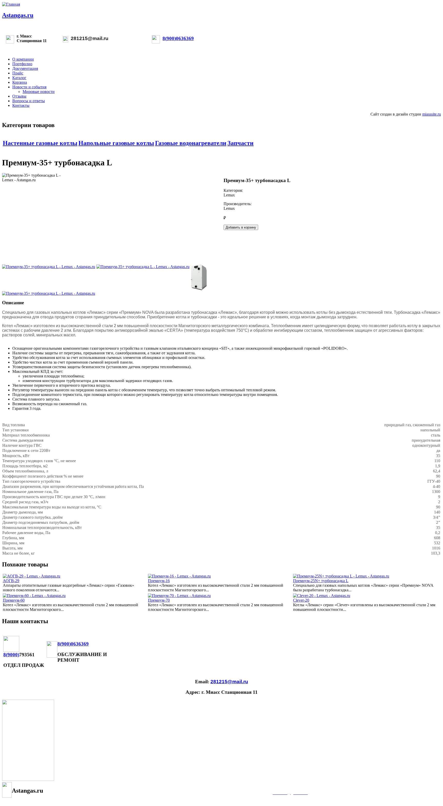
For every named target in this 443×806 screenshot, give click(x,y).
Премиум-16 (159, 581)
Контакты (20, 105)
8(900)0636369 (178, 38)
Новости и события (29, 87)
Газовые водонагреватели (190, 143)
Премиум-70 (159, 600)
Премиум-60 (14, 600)
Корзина (19, 82)
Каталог (19, 77)
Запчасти (240, 143)
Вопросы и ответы (28, 101)
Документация (25, 68)
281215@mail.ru (89, 38)
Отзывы (19, 96)
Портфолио (22, 64)
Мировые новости (39, 91)
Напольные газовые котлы (116, 143)
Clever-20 (301, 600)
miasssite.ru (431, 114)
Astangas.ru (17, 15)
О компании (23, 59)
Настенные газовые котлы (40, 143)
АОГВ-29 (11, 581)
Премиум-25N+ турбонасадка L (320, 581)
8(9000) (11, 654)
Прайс (17, 73)
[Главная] (11, 4)
